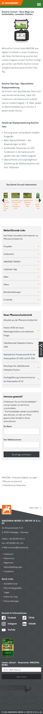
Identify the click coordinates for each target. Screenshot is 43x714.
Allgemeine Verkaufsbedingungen (12, 564)
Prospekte (8, 246)
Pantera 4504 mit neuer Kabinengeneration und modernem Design (19, 331)
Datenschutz (9, 558)
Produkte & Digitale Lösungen (24, 477)
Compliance (9, 571)
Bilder (6, 277)
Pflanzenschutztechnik (12, 481)
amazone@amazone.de (18, 547)
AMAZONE (6, 477)
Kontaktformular (10, 583)
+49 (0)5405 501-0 (17, 538)
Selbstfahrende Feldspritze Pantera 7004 (18, 345)
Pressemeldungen (11, 601)
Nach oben (34, 507)
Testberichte (9, 254)
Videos (6, 284)
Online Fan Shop (11, 596)
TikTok (31, 617)
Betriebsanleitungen (12, 292)
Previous (3, 200)
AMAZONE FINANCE (12, 261)
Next (40, 200)
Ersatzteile (8, 299)
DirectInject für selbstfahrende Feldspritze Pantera (16, 368)
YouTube (11, 629)
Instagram (12, 623)
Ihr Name (8, 426)
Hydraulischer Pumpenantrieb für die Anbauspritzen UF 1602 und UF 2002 (19, 356)
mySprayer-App (10, 269)
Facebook (11, 617)
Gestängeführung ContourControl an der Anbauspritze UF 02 (19, 379)
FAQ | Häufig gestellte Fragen (13, 590)
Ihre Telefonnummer (12, 439)
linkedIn (32, 623)
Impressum (8, 554)
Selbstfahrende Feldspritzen (14, 485)
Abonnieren (22, 676)
